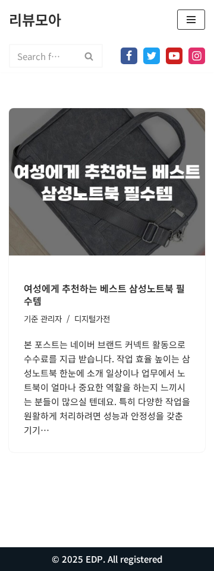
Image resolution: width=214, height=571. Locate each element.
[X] (151, 56)
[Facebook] (129, 56)
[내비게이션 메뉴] (191, 20)
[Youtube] (174, 56)
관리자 (51, 318)
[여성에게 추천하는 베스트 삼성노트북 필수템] (107, 181)
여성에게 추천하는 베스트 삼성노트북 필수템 (104, 294)
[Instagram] (196, 56)
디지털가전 (92, 318)
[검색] (89, 56)
